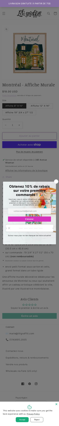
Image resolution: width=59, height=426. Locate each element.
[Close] (56, 404)
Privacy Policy (33, 414)
